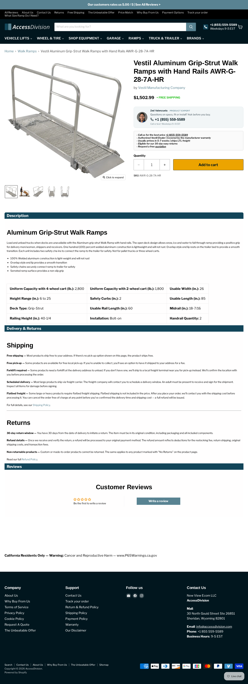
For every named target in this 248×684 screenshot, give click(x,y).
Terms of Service (17, 607)
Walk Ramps (27, 51)
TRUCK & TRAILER (164, 38)
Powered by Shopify (16, 672)
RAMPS (135, 38)
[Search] (191, 27)
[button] (11, 192)
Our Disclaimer (75, 630)
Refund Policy (29, 459)
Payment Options (173, 12)
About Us (27, 12)
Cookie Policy (14, 619)
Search (8, 664)
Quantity (140, 155)
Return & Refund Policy (82, 607)
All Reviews (11, 12)
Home (9, 51)
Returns (59, 12)
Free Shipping (76, 12)
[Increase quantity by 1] (165, 164)
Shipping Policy (41, 405)
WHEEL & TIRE (49, 38)
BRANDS (194, 38)
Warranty (72, 624)
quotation (160, 146)
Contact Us (44, 12)
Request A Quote (17, 624)
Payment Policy (76, 619)
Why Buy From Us (147, 12)
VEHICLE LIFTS (17, 38)
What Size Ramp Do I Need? (22, 15)
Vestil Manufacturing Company (161, 88)
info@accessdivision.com (214, 626)
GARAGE (114, 38)
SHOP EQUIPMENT (84, 38)
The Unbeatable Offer (101, 12)
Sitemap (104, 664)
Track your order (197, 12)
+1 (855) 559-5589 (170, 119)
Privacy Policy (14, 613)
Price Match (125, 12)
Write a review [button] (158, 501)
